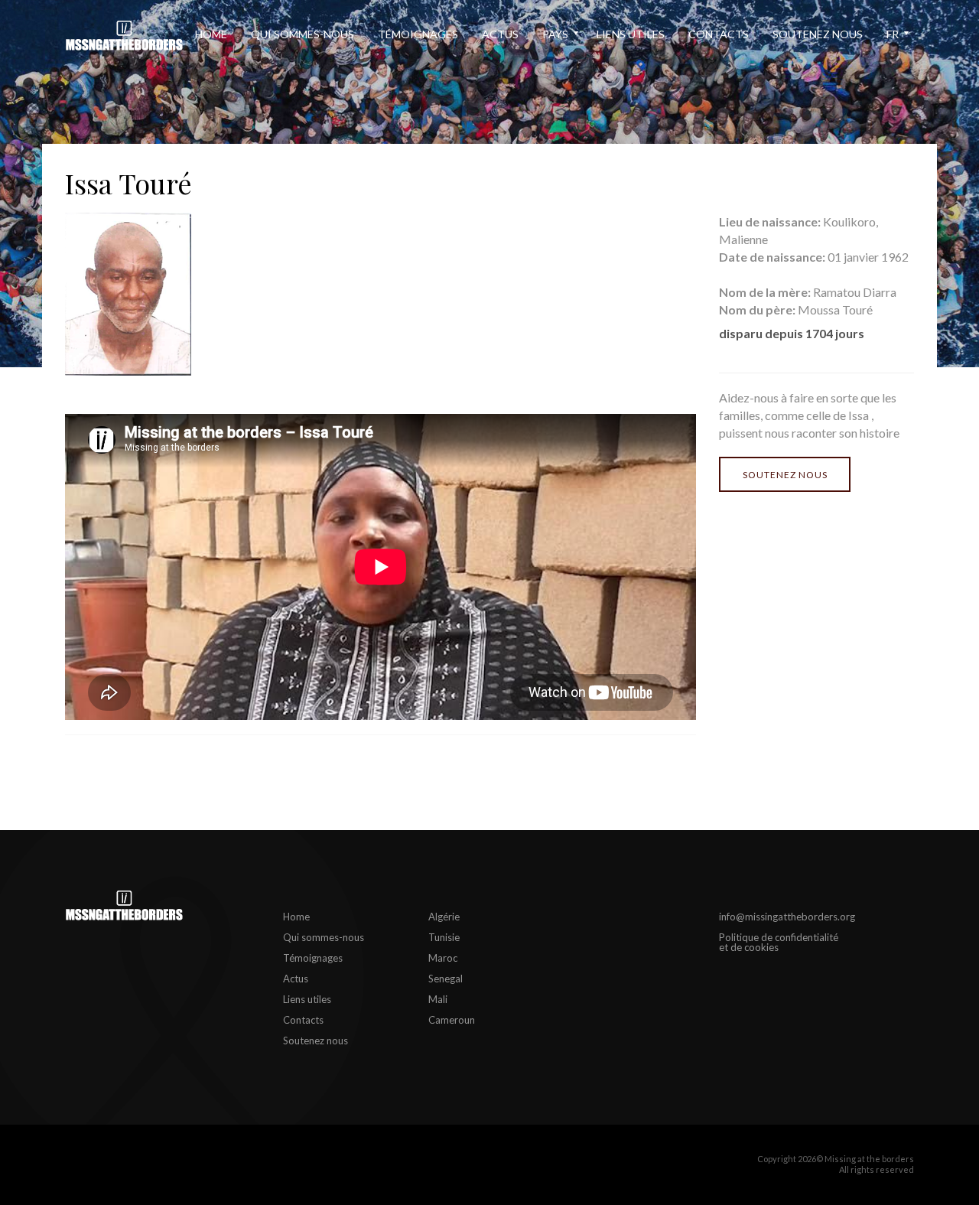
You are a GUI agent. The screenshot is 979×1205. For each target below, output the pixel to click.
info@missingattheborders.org (787, 916)
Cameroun (451, 1020)
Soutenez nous (817, 34)
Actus (500, 34)
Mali (437, 999)
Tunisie (444, 937)
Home (211, 34)
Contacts (718, 34)
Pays (555, 34)
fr (892, 34)
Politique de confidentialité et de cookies (778, 942)
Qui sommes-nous (302, 34)
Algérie (444, 916)
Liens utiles (631, 34)
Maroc (442, 958)
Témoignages (418, 34)
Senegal (445, 978)
